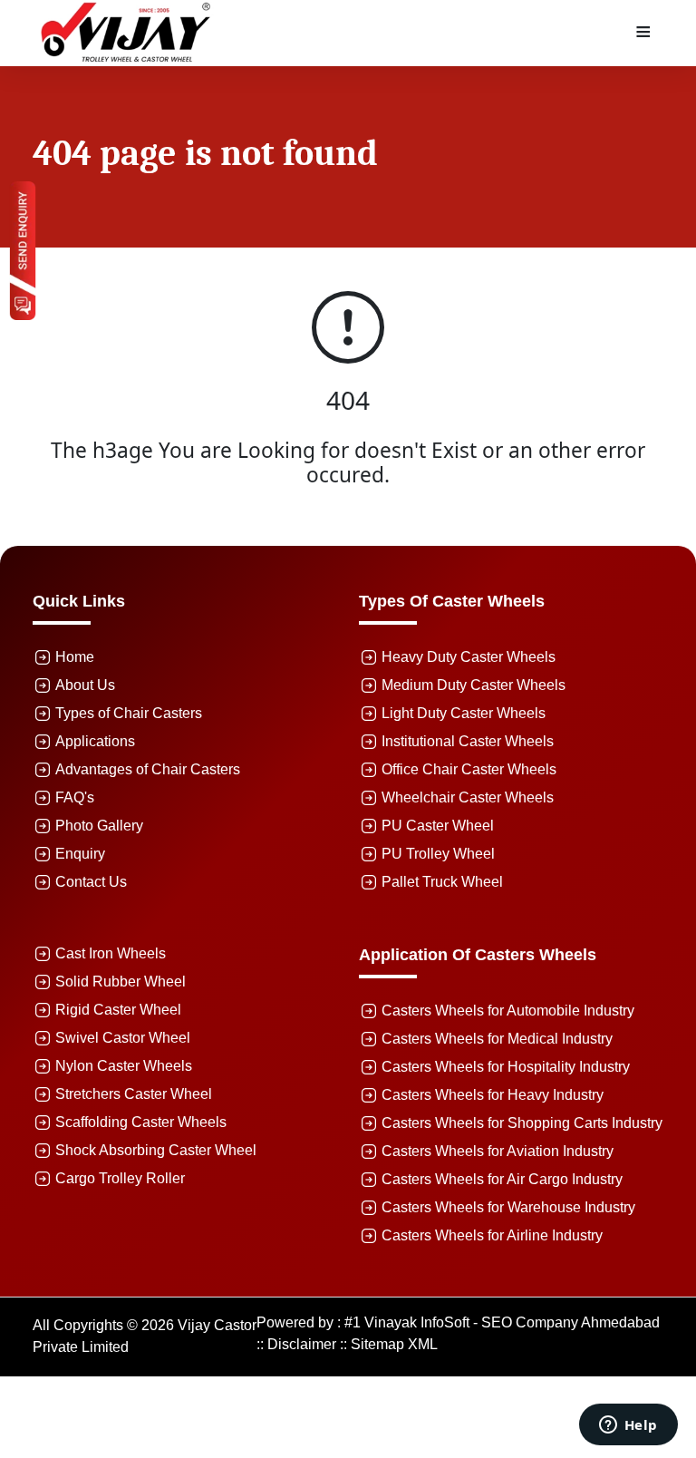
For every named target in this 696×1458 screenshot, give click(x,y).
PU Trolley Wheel (438, 853)
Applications (95, 741)
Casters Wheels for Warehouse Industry (508, 1207)
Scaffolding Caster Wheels (141, 1122)
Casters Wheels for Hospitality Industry (506, 1066)
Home (74, 657)
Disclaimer (301, 1344)
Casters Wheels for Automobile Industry (508, 1010)
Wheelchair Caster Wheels (468, 797)
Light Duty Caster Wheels (464, 713)
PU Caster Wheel (438, 825)
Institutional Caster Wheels (468, 741)
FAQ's (74, 797)
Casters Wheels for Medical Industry (497, 1038)
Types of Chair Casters (128, 713)
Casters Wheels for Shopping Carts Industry (522, 1123)
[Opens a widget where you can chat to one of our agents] (628, 1426)
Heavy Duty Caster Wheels (469, 657)
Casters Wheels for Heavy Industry (493, 1095)
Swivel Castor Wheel (122, 1037)
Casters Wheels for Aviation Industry (498, 1151)
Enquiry (80, 853)
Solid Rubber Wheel (120, 981)
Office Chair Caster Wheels (469, 769)
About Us (85, 685)
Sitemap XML (394, 1344)
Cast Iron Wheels (110, 953)
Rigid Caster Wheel (118, 1009)
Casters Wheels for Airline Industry (492, 1235)
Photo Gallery (99, 825)
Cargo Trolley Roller (120, 1178)
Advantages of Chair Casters (147, 769)
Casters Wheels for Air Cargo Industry (502, 1179)
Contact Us (91, 881)
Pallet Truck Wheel (442, 881)
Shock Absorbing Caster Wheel (155, 1150)
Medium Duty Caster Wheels (474, 685)
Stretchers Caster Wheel (133, 1094)
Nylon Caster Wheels (123, 1066)
